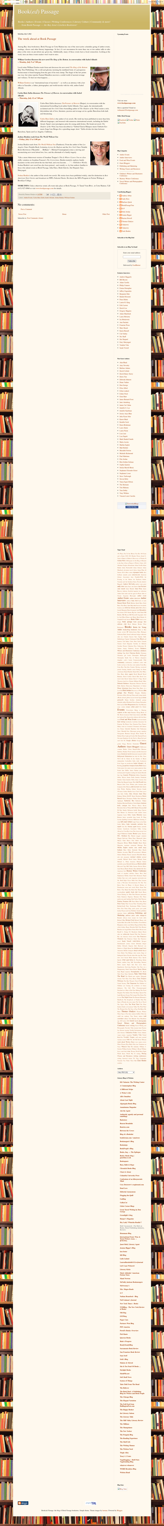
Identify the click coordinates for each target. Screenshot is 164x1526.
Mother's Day (132, 869)
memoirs (134, 854)
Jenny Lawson (139, 780)
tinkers (141, 1016)
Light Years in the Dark (139, 822)
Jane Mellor (125, 770)
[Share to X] (56, 194)
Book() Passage (38, 11)
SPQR (123, 960)
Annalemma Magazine (128, 1107)
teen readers (136, 976)
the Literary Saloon (127, 1413)
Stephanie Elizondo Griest (128, 470)
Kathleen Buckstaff (122, 803)
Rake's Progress (125, 1341)
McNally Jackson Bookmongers (131, 1282)
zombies (119, 1063)
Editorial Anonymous (128, 1191)
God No (123, 740)
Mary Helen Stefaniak (130, 850)
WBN (128, 1039)
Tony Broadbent (141, 1018)
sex (145, 946)
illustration (128, 756)
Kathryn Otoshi (132, 803)
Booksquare (124, 1161)
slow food (120, 957)
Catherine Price (132, 646)
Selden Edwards (122, 946)
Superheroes (120, 967)
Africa (135, 570)
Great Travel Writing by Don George (130, 1210)
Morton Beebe (124, 869)
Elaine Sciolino (130, 700)
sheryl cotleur (138, 950)
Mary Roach (124, 328)
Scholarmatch (121, 943)
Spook (144, 957)
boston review (121, 632)
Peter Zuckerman (131, 906)
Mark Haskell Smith (126, 439)
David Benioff (138, 674)
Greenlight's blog (126, 1215)
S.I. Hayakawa (133, 932)
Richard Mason (139, 920)
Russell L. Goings (122, 932)
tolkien (126, 1018)
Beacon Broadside (126, 1123)
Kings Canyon (142, 810)
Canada (126, 637)
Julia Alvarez (133, 794)
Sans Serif (123, 1355)
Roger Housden (130, 927)
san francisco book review (128, 936)
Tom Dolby (123, 490)
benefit (119, 610)
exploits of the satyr (124, 712)
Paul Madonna (124, 456)
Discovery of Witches (137, 690)
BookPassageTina (128, 205)
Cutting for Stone (141, 669)
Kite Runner (121, 812)
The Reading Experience (129, 1438)
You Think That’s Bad (130, 1060)
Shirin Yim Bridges (127, 953)
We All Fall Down (135, 1039)
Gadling (123, 1199)
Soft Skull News (125, 1377)
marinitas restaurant (130, 845)
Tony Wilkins (124, 493)
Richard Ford (130, 920)
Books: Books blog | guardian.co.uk (127, 1156)
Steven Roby (124, 479)
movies (139, 869)
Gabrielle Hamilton (130, 729)
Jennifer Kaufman (126, 411)
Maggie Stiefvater (122, 838)
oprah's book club (131, 892)
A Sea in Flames (128, 563)
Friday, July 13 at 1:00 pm (30, 139)
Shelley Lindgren (128, 950)
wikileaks (136, 1047)
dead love (126, 681)
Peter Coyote (129, 904)
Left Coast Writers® (127, 1266)
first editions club (136, 717)
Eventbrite (140, 94)
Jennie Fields (130, 777)
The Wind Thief (134, 1004)
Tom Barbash (132, 1018)
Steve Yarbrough (125, 476)
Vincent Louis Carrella (127, 496)
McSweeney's (124, 1285)
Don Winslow (129, 693)
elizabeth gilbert (121, 702)
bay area (133, 605)
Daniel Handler (128, 672)
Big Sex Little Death (138, 612)
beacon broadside (141, 605)
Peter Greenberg (138, 904)
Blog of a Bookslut (126, 1134)
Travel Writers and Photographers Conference (131, 182)
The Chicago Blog (126, 1397)
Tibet (142, 1014)
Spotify (119, 960)
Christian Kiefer (135, 653)
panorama (143, 894)
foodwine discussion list (139, 722)
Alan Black (123, 362)
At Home (138, 593)
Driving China (131, 695)
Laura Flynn (124, 431)
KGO (133, 808)
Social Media (128, 957)
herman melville (136, 751)
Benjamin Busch (126, 610)
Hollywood (120, 756)
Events (121, 709)
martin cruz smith (135, 847)
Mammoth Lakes (141, 838)
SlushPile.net (124, 1373)
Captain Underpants (130, 639)
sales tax (119, 934)
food (118, 719)
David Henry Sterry (126, 374)
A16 (145, 563)
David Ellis (135, 676)
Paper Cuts (124, 1320)
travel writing (130, 1025)
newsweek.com (142, 878)
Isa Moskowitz (124, 319)
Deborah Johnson (125, 379)
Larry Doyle (124, 428)
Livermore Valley (136, 829)
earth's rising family (140, 695)
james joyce (131, 768)
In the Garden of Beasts (138, 759)
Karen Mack (124, 419)
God (142, 738)
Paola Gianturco (122, 897)
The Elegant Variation (128, 1400)
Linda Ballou (121, 824)
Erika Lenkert (124, 391)
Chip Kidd (126, 653)
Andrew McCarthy (129, 584)
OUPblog (123, 1316)
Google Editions (141, 740)
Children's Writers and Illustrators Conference (131, 174)
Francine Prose (125, 325)
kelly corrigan (122, 805)
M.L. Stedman (122, 836)
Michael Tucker (141, 861)
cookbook (136, 662)
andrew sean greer (140, 584)
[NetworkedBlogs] (131, 503)
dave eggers (129, 674)
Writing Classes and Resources (130, 169)
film (145, 715)
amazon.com (136, 575)
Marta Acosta (124, 442)
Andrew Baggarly (126, 277)
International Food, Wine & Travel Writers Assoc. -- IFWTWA (130, 1239)
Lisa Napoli (124, 436)
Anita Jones (128, 586)
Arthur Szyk (120, 593)
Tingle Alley (124, 1452)
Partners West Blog (127, 1323)
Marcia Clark (121, 840)
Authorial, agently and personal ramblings (131, 1115)
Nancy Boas (139, 873)
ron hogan (125, 929)
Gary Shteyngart (125, 342)
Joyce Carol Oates (137, 791)
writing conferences (140, 1056)
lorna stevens (139, 831)
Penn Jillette (124, 299)
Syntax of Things (126, 1380)
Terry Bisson (133, 978)
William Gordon (24, 82)
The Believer (124, 1388)
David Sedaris (129, 679)
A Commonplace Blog (128, 1085)
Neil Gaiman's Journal (128, 1300)
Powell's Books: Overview (129, 1330)
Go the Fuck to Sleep (135, 738)
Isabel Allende (49, 198)
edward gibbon (126, 697)
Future (122, 729)
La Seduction (130, 812)
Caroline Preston (122, 646)
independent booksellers (124, 761)
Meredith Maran (141, 854)
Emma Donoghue (125, 288)
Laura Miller (127, 815)
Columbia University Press (129, 1175)
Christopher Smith (122, 658)
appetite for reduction (140, 591)
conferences (128, 662)
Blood (124, 617)
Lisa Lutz (123, 433)
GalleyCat (123, 1202)
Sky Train (143, 955)
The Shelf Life (125, 1442)
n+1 (121, 1293)
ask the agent (132, 593)
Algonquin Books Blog (128, 1103)
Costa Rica (143, 665)
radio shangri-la (141, 915)
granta (119, 744)
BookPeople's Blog (126, 1148)
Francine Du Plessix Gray (124, 724)
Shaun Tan (131, 948)
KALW (129, 796)
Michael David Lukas (130, 859)
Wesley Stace (130, 1042)
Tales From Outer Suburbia (125, 974)
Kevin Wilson (127, 808)
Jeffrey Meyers (121, 777)
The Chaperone (131, 983)
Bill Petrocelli (133, 615)
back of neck (142, 601)
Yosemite (119, 1060)
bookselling (126, 630)
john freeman (139, 784)
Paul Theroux (142, 899)
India (134, 761)
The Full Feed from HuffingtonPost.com (127, 1405)
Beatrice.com (124, 1127)
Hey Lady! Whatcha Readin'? (131, 1222)
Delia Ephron (121, 686)
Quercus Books (125, 1337)
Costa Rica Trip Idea (123, 667)
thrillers (138, 1014)
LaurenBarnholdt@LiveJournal (131, 1262)
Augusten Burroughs (129, 596)
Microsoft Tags (121, 866)
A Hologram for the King (132, 561)
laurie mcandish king (129, 817)
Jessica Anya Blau (126, 413)
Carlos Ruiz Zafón (47, 119)
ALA (123, 572)
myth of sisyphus (122, 873)
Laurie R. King (125, 302)
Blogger (119, 1510)
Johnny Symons (136, 789)
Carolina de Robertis (139, 644)
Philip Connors (125, 285)
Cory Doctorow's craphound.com (132, 1184)
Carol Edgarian (127, 644)
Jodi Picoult (139, 782)
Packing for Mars (127, 894)
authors (129, 601)
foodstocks (129, 722)
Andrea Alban (126, 196)
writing (138, 1053)
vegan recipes (121, 1035)
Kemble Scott (124, 422)
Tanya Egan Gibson (126, 482)
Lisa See (124, 826)
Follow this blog (131, 507)
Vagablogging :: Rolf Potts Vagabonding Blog (129, 1461)
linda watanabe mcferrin (134, 824)
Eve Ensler (143, 707)
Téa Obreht (128, 976)
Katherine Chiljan (141, 801)
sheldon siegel (138, 948)
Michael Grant (142, 859)
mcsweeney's (137, 852)
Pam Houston (136, 894)
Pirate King (128, 908)
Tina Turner (134, 1016)
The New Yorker (126, 1431)
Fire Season (127, 717)
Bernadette (143, 610)
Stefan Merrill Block (127, 467)
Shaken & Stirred (126, 1363)
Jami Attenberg (125, 402)
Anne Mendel (130, 589)
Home (64, 214)
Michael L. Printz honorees (126, 861)
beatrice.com (121, 608)
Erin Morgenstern (130, 705)
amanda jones (127, 575)
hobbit (144, 754)
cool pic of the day (126, 665)
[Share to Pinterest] (60, 194)
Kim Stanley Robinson (126, 810)
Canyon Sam (133, 637)
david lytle (120, 679)
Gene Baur (123, 396)
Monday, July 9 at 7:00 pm (30, 62)
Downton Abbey (122, 695)
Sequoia (131, 946)
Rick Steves (125, 922)
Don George (124, 385)
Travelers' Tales (129, 1028)
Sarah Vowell (124, 348)
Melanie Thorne (126, 854)
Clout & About (125, 1172)
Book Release (132, 624)
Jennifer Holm (130, 780)
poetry (137, 908)
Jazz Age (120, 775)
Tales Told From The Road (129, 1384)
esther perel (135, 707)
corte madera (136, 665)
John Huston (126, 787)
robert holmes (121, 927)
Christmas (143, 653)
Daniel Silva (136, 672)
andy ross (120, 586)
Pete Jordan (123, 459)
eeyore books (134, 697)
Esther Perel (124, 394)
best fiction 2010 (122, 612)
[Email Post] (47, 194)
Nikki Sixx (135, 880)
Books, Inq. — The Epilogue (130, 1152)
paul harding (127, 899)
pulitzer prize (130, 915)
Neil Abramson (138, 875)
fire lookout (120, 717)
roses (144, 929)
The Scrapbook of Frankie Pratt (133, 1000)
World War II (130, 1053)
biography (140, 615)
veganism (129, 1035)
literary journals (141, 826)
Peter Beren (143, 901)
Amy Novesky (124, 365)
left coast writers (126, 822)
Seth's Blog (124, 1359)
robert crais (127, 925)
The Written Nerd (126, 1449)
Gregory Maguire (125, 311)
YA (134, 1058)
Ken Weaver (132, 805)
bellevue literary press (132, 608)
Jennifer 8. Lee (125, 408)
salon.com (126, 934)
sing (139, 955)
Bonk (138, 617)
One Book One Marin (135, 890)
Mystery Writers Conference (129, 178)
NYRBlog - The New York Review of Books (132, 1308)
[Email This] (51, 194)
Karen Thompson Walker (130, 798)
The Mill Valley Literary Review (131, 1420)
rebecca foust (127, 918)
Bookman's (120, 627)
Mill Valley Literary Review (134, 866)
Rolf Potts (138, 927)
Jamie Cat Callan (125, 405)
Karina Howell (127, 218)
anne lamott (121, 589)
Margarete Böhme (122, 843)
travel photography (140, 1021)
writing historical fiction (124, 1058)
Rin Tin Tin (132, 922)
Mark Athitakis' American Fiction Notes (129, 1274)
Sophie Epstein (125, 465)
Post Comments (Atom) (35, 218)
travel (132, 1021)
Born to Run (142, 630)
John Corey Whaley (128, 784)
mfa (118, 857)
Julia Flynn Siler (125, 416)
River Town (139, 922)
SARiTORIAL (136, 941)
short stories (137, 953)
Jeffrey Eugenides (125, 291)
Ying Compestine (141, 1058)
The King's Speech (138, 993)
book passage (127, 622)
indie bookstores (141, 761)
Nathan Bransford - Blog (129, 1296)
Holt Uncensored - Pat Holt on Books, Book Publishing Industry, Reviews (132, 1228)
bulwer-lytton (133, 632)
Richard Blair (121, 920)
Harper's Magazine (127, 1218)
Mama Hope (132, 838)
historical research (137, 754)
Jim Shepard (124, 339)
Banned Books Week (123, 603)
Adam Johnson (137, 568)
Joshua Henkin (23, 175)
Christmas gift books (124, 655)
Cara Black (140, 639)
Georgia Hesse (135, 733)
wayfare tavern (121, 1039)
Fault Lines (133, 715)
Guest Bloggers (125, 163)
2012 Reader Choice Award (137, 556)
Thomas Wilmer (141, 1011)
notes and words (130, 887)
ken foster (123, 1251)
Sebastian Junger (141, 943)
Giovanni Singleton (122, 738)
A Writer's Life (125, 1093)
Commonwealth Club (139, 660)
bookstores (134, 630)
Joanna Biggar (127, 215)
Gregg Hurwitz (126, 744)
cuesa (133, 669)
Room (141, 929)
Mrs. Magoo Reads (127, 1289)
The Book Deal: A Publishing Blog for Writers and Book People (132, 1392)
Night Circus (127, 880)
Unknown (125, 225)
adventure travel (128, 570)
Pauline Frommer (122, 901)
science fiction (130, 943)
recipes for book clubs (139, 918)
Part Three (143, 897)
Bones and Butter (131, 617)
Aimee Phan (140, 570)
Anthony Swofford (128, 591)
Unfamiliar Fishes (131, 1033)
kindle (135, 810)
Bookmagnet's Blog (127, 1141)
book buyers (127, 619)
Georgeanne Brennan (123, 733)
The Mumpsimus (126, 1427)
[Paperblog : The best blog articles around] (91, 1504)
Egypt (140, 697)
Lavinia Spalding (122, 819)
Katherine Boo (129, 801)
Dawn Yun (123, 377)
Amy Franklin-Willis (137, 577)
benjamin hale (135, 610)
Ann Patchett (124, 322)
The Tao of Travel (141, 1002)
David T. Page (137, 679)
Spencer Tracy (137, 957)
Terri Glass (125, 978)
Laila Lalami (138, 812)
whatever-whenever (127, 1465)
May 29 (131, 852)
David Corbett (124, 371)
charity (125, 648)
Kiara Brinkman (125, 425)
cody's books (128, 660)
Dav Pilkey (143, 672)
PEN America (125, 1327)
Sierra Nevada (127, 955)
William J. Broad (136, 1049)
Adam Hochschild (127, 568)
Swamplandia (135, 972)
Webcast (144, 1039)
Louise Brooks (132, 834)
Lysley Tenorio (142, 833)
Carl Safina (123, 334)
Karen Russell (124, 331)
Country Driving (135, 667)
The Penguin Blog (126, 1434)
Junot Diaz (142, 794)
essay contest (121, 707)
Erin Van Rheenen (141, 704)
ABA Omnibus (125, 1096)
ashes (126, 593)
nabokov (131, 873)
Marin (140, 843)
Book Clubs (135, 619)
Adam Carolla (124, 282)
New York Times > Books (129, 1303)
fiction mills (140, 715)
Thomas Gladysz (127, 221)
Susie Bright (121, 972)
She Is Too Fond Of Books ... (130, 1366)
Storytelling (137, 962)
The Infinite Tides (128, 993)
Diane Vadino (124, 382)
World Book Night (141, 1051)
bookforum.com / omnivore (130, 1137)
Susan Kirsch (133, 969)
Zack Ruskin (126, 231)
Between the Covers (127, 1130)
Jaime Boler (139, 766)
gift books (132, 736)
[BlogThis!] (54, 194)
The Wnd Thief (141, 1007)
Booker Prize (142, 624)
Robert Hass (143, 925)
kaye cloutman (141, 803)
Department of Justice (139, 686)
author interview (135, 598)
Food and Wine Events (127, 160)
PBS (130, 901)
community (120, 662)
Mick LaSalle (142, 864)
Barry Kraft (143, 603)
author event (141, 596)
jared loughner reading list (129, 773)
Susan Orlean (142, 969)
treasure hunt (137, 1028)
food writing (121, 722)
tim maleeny (125, 1016)
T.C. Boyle (143, 972)
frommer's (130, 726)
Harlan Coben (127, 749)
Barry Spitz (127, 605)
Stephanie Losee (125, 473)
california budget (135, 634)
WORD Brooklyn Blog (128, 1469)
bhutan (129, 612)
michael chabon (135, 857)
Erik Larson (124, 305)
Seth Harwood (138, 946)
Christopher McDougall (139, 655)
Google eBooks (131, 740)
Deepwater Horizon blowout (138, 683)
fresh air (124, 726)
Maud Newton (125, 1278)
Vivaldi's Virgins (129, 1037)
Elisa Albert (124, 388)
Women (133, 1051)
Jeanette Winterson (129, 775)
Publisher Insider (136, 911)
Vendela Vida (124, 345)
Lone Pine (133, 831)
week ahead (121, 1042)
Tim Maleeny (124, 487)
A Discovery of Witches (138, 558)
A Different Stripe (126, 1089)
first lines (143, 717)
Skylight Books (125, 1370)
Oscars (119, 894)
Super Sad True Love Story (136, 964)
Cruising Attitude (127, 669)
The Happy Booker (127, 1409)
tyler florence (121, 1032)
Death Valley (142, 681)
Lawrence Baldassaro (134, 819)
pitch (133, 908)
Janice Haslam (134, 770)
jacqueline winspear (128, 766)
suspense (127, 972)
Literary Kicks (125, 1269)
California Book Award (124, 634)
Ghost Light (125, 736)
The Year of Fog (132, 1009)
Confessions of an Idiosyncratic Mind (131, 1180)
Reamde (119, 918)
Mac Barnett (131, 836)
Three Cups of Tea (122, 1014)
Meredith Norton (125, 450)
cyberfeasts (120, 672)
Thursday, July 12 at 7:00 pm (31, 98)
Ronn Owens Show (134, 929)
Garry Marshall (121, 731)
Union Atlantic (142, 1032)
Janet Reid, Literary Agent (130, 1244)
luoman (104, 1510)
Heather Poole (127, 751)
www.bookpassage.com (45, 188)
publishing (131, 913)
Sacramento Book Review (129, 1348)
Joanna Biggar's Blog (127, 1248)
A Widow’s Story (138, 563)
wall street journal (140, 1037)
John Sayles (143, 787)
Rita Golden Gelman (127, 462)
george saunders (141, 731)
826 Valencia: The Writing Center (132, 1082)
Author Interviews (126, 157)
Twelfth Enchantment (136, 1030)
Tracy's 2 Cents (125, 1456)
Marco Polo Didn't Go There (136, 840)
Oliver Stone (139, 887)
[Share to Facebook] (58, 194)
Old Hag (123, 1312)
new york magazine (131, 878)
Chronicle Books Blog (128, 1168)
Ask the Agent (125, 1111)
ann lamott (135, 586)
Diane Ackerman (122, 688)
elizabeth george (141, 700)
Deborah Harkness (123, 683)
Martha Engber (125, 445)
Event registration (126, 94)
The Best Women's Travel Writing (133, 981)
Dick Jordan (126, 212)
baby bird (134, 601)
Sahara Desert (142, 932)
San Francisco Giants (130, 939)
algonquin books (138, 572)
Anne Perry (138, 589)
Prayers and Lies (126, 911)
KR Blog (123, 1255)
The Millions (124, 1424)
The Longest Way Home (137, 995)
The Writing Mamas (127, 1445)
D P (123, 209)
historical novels (126, 754)
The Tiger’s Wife (122, 1004)
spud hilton (129, 960)
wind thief (124, 1051)
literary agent (132, 826)
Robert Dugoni (135, 925)
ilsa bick (134, 756)
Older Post (106, 214)
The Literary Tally (126, 1417)
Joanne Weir (132, 782)
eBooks (119, 697)
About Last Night (126, 1100)
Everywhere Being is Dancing (136, 710)
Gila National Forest (140, 736)
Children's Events (133, 648)
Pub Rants (124, 1334)
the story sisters (131, 1002)
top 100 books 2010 (123, 1021)
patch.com (120, 899)
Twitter (144, 1030)
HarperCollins (136, 749)
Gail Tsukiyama (141, 729)
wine (128, 1051)
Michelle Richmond (126, 453)
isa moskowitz (129, 763)
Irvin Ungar (120, 763)
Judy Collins (124, 794)
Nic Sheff (123, 336)
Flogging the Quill (126, 1195)
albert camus (129, 572)
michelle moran (121, 864)
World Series (121, 1053)
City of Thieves (134, 658)
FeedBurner (136, 265)
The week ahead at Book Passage (37, 39)
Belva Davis (143, 608)
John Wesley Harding (124, 789)
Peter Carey (121, 904)
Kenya (139, 805)
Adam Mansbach (125, 314)
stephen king (126, 962)
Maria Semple (133, 843)
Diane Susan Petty (134, 688)
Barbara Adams (125, 368)
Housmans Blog (125, 1233)
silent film (134, 955)
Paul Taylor (134, 899)
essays (128, 707)
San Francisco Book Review (130, 1352)
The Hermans (124, 485)
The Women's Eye (122, 1009)
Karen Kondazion (137, 796)
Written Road (125, 1472)
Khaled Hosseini (125, 297)
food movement (141, 719)
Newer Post (22, 214)
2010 (126, 556)
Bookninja (124, 1145)
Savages (144, 941)
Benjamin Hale (125, 294)
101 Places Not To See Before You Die (128, 553)
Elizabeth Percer (131, 702)
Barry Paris (120, 605)
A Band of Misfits (126, 558)
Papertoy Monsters (133, 897)
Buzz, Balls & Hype (127, 1164)
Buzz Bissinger (141, 632)
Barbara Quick (127, 202)
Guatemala (136, 744)
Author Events (28, 198)
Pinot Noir (120, 908)
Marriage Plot (142, 845)
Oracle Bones (142, 892)
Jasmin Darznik (142, 773)
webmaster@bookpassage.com (127, 110)
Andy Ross (125, 199)
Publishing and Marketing (128, 166)
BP (127, 632)
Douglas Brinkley (140, 693)
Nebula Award (129, 875)
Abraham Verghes (122, 565)
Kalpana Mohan (122, 796)
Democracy (129, 686)
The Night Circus (127, 997)
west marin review (140, 1042)
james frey (124, 768)
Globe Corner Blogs (127, 1206)
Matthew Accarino (122, 852)
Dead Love (124, 1188)
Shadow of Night (122, 948)
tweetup (127, 1030)
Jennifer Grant (121, 780)
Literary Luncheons (123, 829)
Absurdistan (131, 565)
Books (128, 627)
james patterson (139, 768)
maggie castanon (141, 836)
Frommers (136, 726)
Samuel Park (133, 934)
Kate (139, 798)
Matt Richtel (124, 448)
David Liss (123, 308)
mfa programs (125, 857)
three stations (132, 1014)
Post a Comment (26, 209)
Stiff (132, 962)
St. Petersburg (138, 960)
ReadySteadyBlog (126, 1345)
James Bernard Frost (126, 399)
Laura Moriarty (125, 316)
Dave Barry (120, 674)
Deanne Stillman (134, 681)
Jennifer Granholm (140, 777)
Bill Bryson (123, 280)
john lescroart (135, 787)
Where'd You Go (127, 1047)
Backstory (123, 1120)
